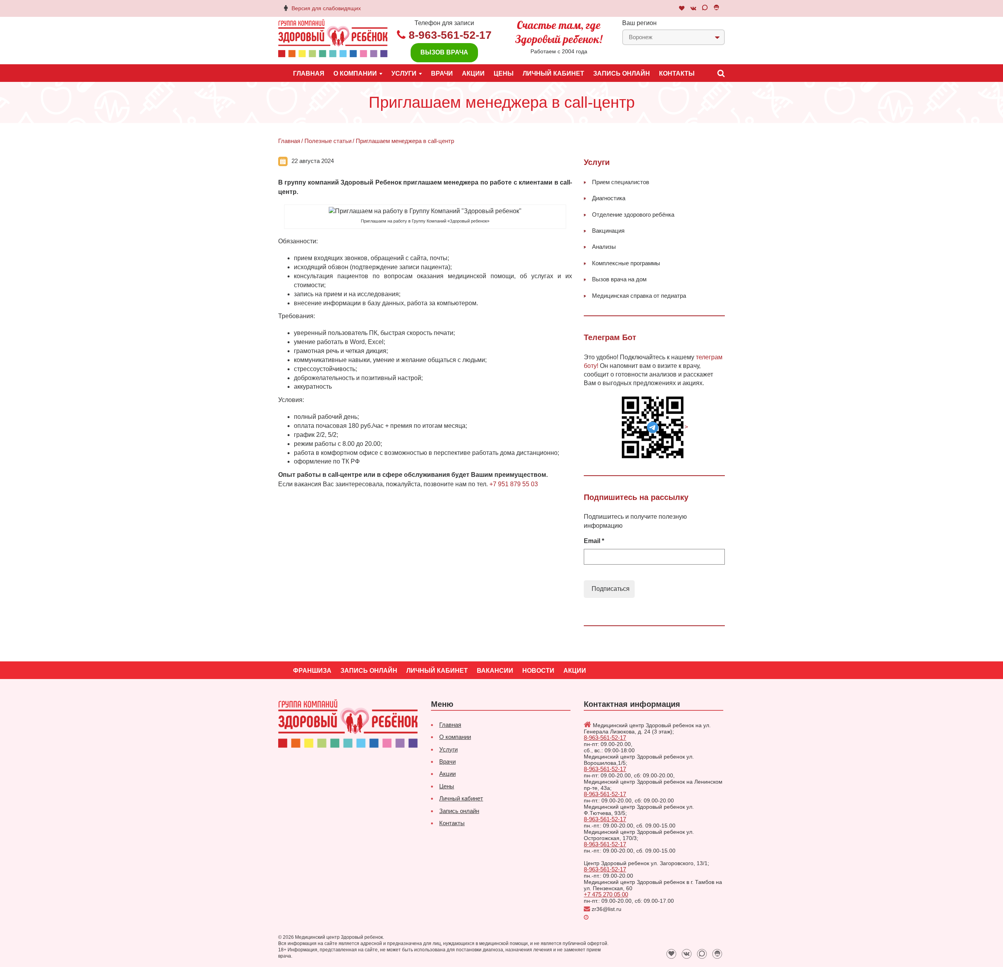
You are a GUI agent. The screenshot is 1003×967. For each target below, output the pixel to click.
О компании (455, 736)
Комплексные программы (626, 263)
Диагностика (608, 198)
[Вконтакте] (693, 8)
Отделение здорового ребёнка (633, 214)
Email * (594, 541)
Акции (473, 73)
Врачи (442, 73)
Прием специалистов (620, 182)
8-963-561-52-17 (450, 35)
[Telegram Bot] (716, 8)
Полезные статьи (327, 141)
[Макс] (705, 8)
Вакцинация (608, 230)
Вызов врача (444, 52)
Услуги (448, 749)
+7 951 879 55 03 (513, 484)
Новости (538, 670)
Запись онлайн (621, 73)
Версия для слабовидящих (326, 8)
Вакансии (495, 670)
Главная (308, 73)
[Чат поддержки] (681, 8)
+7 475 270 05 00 (606, 894)
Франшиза (312, 670)
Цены (504, 73)
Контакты (677, 73)
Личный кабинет (553, 73)
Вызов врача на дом (619, 279)
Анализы (604, 246)
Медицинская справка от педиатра (639, 295)
